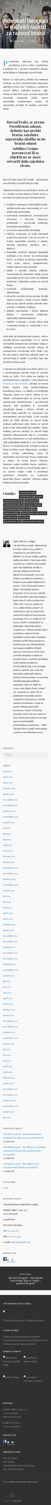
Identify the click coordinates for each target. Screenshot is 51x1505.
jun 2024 (7, 901)
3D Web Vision (16, 1501)
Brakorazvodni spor (11, 513)
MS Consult (8, 1461)
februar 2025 (9, 856)
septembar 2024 (10, 884)
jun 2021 (7, 1055)
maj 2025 (7, 839)
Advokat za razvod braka (13, 501)
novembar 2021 (10, 1026)
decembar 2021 (10, 1021)
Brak (35, 509)
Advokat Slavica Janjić (28, 492)
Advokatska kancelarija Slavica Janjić (17, 509)
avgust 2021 (8, 1043)
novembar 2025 (10, 805)
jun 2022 (7, 986)
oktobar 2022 (9, 964)
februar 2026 (9, 788)
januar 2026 (8, 794)
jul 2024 (6, 896)
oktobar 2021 (9, 1032)
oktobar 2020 (9, 1100)
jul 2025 (6, 828)
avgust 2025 (8, 822)
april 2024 (7, 913)
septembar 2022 (10, 969)
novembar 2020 (10, 1094)
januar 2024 (8, 930)
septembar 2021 (10, 1038)
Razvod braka (24, 517)
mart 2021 (7, 1072)
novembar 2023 (10, 941)
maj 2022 (7, 992)
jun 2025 (7, 833)
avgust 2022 (8, 975)
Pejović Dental (10, 1458)
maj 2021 (7, 1060)
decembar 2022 (10, 952)
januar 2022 (8, 1015)
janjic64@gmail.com (20, 1242)
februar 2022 (9, 1009)
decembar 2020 (10, 1089)
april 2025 (7, 845)
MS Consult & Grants (13, 1469)
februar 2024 (9, 924)
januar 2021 (8, 1083)
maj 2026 (7, 771)
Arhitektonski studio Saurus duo (19, 1465)
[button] (46, 3)
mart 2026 (8, 782)
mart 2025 (7, 850)
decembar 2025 (10, 799)
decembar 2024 (10, 867)
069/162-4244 (14, 1416)
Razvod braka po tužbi (12, 521)
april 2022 (7, 998)
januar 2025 (8, 862)
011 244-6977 (13, 1230)
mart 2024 (8, 918)
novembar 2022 (10, 958)
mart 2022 (7, 1004)
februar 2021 (9, 1077)
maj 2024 (7, 907)
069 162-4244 (15, 1236)
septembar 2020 (11, 1106)
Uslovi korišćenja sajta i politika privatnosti (23, 1320)
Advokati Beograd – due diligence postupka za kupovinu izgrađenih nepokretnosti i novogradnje (24, 1151)
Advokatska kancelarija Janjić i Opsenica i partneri (22, 505)
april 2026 (7, 777)
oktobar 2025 (9, 811)
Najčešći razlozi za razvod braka (33, 513)
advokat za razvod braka (15, 383)
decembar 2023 (10, 935)
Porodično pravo (10, 517)
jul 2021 (6, 1049)
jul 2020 (7, 1117)
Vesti (25, 14)
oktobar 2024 (9, 879)
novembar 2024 (10, 873)
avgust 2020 (9, 1111)
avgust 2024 (8, 890)
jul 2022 (6, 981)
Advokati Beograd (31, 501)
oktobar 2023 (9, 947)
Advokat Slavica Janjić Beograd (31, 497)
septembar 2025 (10, 816)
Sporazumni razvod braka (33, 521)
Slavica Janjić (19, 41)
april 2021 (7, 1066)
